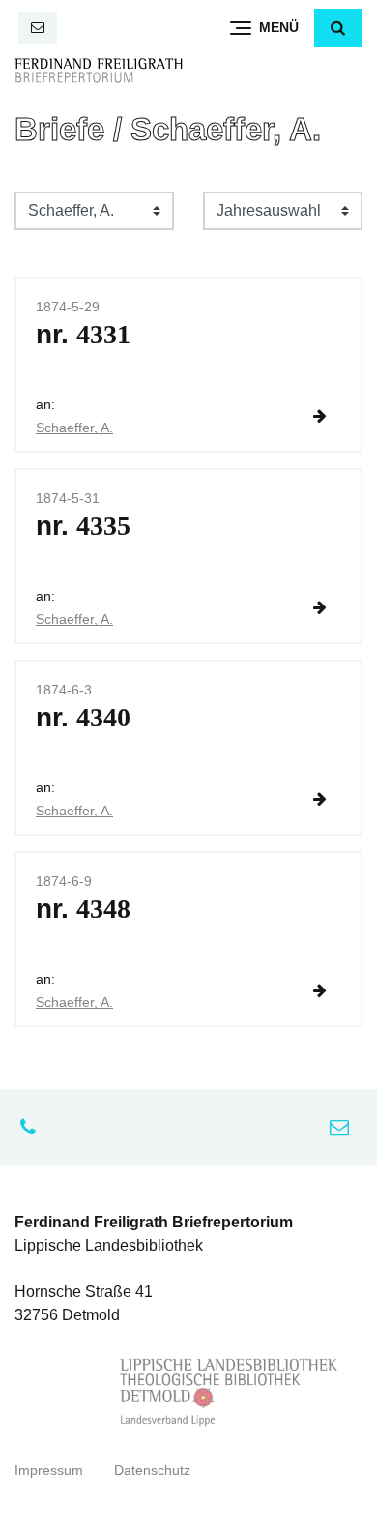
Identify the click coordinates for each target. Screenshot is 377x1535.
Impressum (48, 1470)
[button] (338, 28)
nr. (83, 334)
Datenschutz (152, 1470)
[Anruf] (32, 1126)
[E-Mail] (37, 28)
